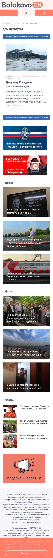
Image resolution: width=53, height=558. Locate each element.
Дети (36, 76)
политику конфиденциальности (27, 547)
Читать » (17, 105)
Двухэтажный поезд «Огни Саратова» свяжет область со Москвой (23, 276)
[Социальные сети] (26, 13)
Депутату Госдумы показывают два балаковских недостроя (22, 84)
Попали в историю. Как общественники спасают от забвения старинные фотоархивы (33, 438)
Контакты (36, 520)
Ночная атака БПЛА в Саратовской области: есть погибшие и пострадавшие (21, 318)
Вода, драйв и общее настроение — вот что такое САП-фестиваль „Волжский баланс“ (24, 243)
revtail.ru (38, 522)
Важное (26, 76)
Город (31, 76)
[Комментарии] (19, 78)
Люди (8, 78)
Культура (42, 76)
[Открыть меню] (9, 13)
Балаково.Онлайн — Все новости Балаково (22, 5)
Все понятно (26, 553)
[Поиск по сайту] (44, 13)
